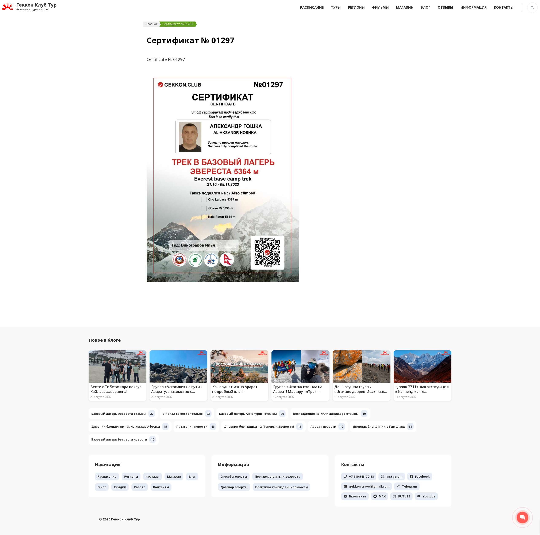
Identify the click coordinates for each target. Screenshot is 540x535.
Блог (425, 7)
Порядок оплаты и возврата (277, 476)
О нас (101, 487)
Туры (336, 7)
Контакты (503, 7)
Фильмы (380, 7)
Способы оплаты (233, 476)
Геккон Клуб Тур (36, 4)
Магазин (404, 7)
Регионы (356, 7)
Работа (139, 487)
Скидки (120, 487)
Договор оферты (233, 487)
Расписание (312, 7)
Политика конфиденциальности (281, 487)
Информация (473, 7)
